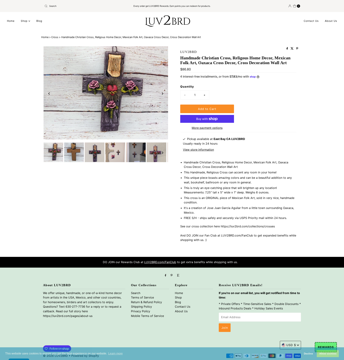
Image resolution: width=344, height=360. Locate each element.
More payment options (207, 128)
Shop (24, 20)
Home (11, 20)
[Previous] (49, 93)
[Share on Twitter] (292, 48)
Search (135, 293)
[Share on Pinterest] (297, 48)
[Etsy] (178, 275)
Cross (54, 37)
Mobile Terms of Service (147, 316)
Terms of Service (142, 297)
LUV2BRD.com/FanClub (160, 262)
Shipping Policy (141, 306)
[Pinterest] (172, 275)
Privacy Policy (140, 311)
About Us (331, 20)
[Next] (162, 93)
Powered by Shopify (85, 355)
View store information (198, 149)
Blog (39, 20)
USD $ (291, 345)
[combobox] (85, 6)
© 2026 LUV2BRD (55, 355)
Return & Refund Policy (146, 302)
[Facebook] (165, 275)
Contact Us (311, 20)
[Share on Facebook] (287, 48)
